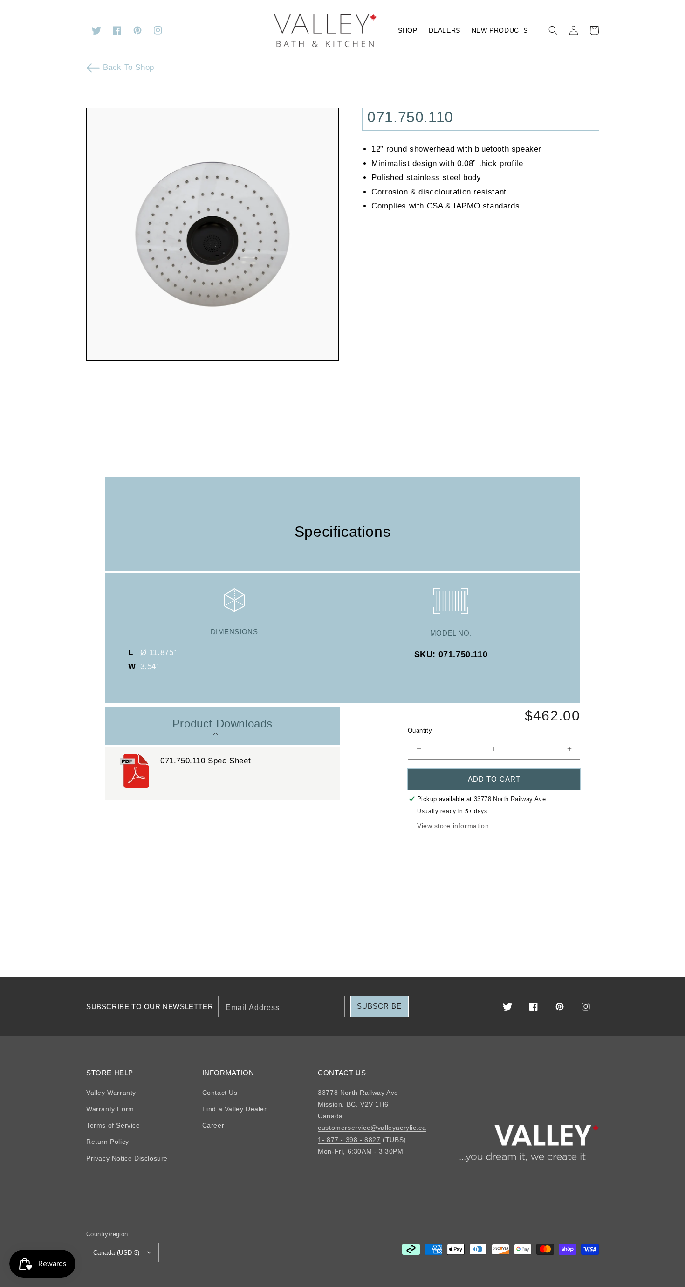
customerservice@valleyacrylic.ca (372, 1127)
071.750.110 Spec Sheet (206, 760)
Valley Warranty (111, 1092)
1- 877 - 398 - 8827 (349, 1139)
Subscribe (379, 1006)
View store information (453, 826)
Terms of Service (113, 1125)
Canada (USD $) (116, 1252)
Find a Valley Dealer (234, 1109)
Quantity (420, 730)
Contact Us (220, 1092)
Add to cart (494, 779)
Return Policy (107, 1141)
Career (213, 1125)
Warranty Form (110, 1109)
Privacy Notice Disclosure (127, 1158)
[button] (553, 30)
